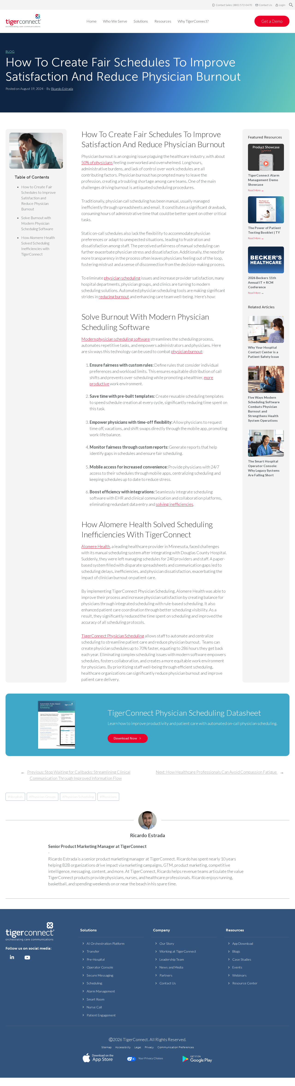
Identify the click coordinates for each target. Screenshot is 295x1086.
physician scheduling (122, 277)
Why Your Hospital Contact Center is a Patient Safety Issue (264, 352)
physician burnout (186, 351)
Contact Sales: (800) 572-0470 (234, 5)
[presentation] (266, 157)
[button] (291, 5)
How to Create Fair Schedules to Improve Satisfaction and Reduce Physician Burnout (123, 69)
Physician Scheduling (78, 797)
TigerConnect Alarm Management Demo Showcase (263, 179)
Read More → (256, 191)
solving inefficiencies (174, 504)
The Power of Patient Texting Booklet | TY (264, 230)
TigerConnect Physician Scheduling (112, 635)
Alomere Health (95, 546)
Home (91, 21)
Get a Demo (272, 21)
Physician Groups (42, 797)
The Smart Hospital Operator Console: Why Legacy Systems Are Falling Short (264, 468)
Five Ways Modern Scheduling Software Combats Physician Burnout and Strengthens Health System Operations (264, 408)
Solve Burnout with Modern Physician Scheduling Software (37, 223)
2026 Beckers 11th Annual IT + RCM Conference (262, 282)
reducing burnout (114, 296)
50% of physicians (97, 162)
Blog (10, 52)
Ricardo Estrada (62, 89)
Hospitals (15, 797)
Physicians (108, 797)
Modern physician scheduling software (115, 338)
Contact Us (265, 5)
